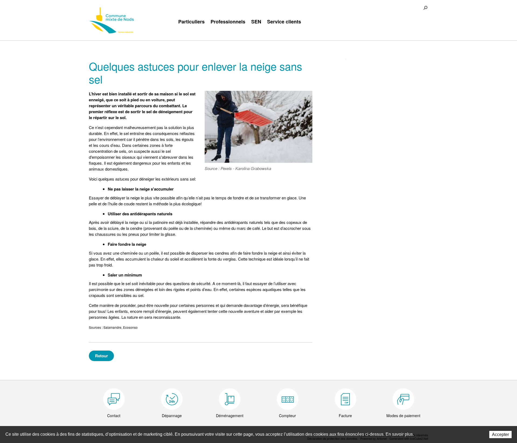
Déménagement (229, 415)
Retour (101, 356)
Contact (113, 415)
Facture (345, 415)
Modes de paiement (403, 415)
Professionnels (228, 21)
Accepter (500, 434)
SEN (256, 21)
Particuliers (191, 21)
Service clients (284, 21)
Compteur (287, 415)
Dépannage (172, 415)
